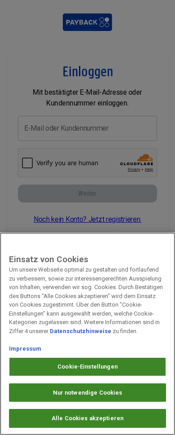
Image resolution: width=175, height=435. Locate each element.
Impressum (25, 348)
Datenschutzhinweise (80, 331)
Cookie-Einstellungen (87, 366)
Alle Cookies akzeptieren (87, 418)
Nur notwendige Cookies (87, 392)
